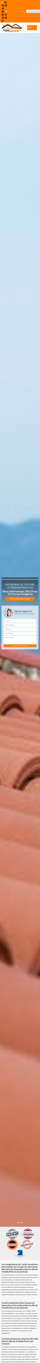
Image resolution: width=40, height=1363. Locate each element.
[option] (20, 681)
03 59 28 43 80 (4, 6)
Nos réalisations (20, 599)
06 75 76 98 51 (4, 18)
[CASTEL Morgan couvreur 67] (12, 28)
